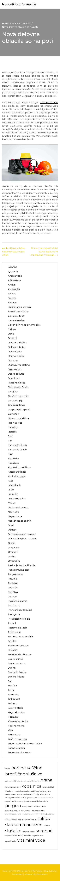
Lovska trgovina (17, 498)
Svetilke (12, 685)
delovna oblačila (49, 102)
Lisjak (11, 489)
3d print (12, 267)
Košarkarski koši (17, 471)
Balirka (11, 293)
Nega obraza (15, 516)
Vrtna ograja (14, 734)
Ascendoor (17, 874)
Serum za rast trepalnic (20, 636)
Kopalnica (13, 458)
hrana (46, 780)
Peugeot (13, 583)
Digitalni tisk (15, 369)
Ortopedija (14, 561)
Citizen (12, 329)
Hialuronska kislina (18, 418)
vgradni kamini (10, 841)
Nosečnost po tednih (20, 520)
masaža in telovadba (22, 791)
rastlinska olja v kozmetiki (27, 819)
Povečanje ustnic (17, 601)
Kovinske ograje (17, 476)
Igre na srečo (15, 422)
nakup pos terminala (12, 798)
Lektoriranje (14, 485)
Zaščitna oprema (17, 739)
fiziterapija (35, 781)
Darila (11, 333)
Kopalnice (13, 463)
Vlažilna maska (16, 725)
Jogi (10, 436)
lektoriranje (9, 791)
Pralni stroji (14, 605)
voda (40, 840)
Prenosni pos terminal (20, 610)
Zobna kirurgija (16, 748)
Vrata (11, 730)
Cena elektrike (16, 316)
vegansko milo (37, 836)
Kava (10, 454)
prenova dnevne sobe (30, 814)
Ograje (11, 543)
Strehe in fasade (17, 672)
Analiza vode (15, 276)
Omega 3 (13, 552)
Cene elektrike (16, 320)
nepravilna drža (10, 801)
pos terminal (25, 811)
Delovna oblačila (17, 342)
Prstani (12, 623)
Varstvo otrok (15, 708)
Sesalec (12, 641)
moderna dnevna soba (13, 794)
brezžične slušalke (23, 773)
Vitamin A (13, 716)
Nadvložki (13, 512)
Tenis (11, 690)
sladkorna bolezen (24, 824)
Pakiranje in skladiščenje (21, 565)
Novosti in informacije (19, 4)
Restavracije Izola (17, 627)
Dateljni (12, 338)
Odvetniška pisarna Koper (22, 538)
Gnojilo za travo (16, 405)
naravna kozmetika (46, 798)
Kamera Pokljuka (17, 445)
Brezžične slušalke (18, 311)
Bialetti (12, 298)
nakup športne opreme (29, 798)
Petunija (12, 578)
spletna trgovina (28, 832)
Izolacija (12, 431)
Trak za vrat (14, 699)
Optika (11, 556)
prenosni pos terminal (13, 814)
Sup (10, 681)
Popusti (12, 596)
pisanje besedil (27, 807)
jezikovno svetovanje (12, 787)
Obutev (12, 529)
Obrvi (11, 525)
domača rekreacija (24, 781)
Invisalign (13, 427)
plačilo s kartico (40, 807)
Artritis (11, 284)
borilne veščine (26, 767)
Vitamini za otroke (18, 721)
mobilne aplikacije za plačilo (41, 791)
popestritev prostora (12, 811)
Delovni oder (15, 351)
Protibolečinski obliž (19, 618)
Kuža (10, 480)
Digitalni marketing (19, 365)
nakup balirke (45, 794)
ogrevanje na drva (24, 801)
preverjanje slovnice (46, 814)
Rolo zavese (14, 632)
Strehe (11, 667)
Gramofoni (14, 414)
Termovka (13, 694)
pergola (13, 805)
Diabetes (13, 360)
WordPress (42, 874)
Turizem (12, 703)
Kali (10, 440)
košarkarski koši (48, 787)
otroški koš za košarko (40, 801)
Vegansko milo (16, 712)
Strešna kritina (16, 676)
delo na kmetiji (10, 781)
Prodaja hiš (14, 614)
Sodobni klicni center (20, 654)
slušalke (13, 830)
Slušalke (12, 650)
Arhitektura (14, 280)
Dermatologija (16, 356)
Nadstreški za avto (18, 507)
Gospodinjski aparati (19, 409)
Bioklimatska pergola (20, 307)
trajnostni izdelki (11, 836)
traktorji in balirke (24, 836)
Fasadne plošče (16, 382)
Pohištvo (13, 592)
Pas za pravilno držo (19, 569)
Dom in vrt (14, 378)
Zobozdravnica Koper (19, 752)
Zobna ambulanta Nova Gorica (25, 743)
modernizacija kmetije (31, 794)
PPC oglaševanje (38, 811)
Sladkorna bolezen (18, 645)
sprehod (44, 830)
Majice (11, 503)
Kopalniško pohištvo (19, 467)
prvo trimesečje (10, 819)
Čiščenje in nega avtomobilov (24, 325)
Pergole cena (15, 574)
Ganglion (13, 391)
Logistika (13, 494)
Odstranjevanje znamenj (21, 534)
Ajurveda (13, 271)
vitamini (25, 840)
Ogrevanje (14, 547)
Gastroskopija (15, 400)
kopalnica (31, 786)
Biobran (12, 302)
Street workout (16, 663)
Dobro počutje (16, 374)
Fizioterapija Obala (18, 387)
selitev (44, 818)
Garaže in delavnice (18, 396)
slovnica (47, 825)
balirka (7, 769)
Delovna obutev (17, 347)
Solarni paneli (15, 659)
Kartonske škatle (17, 449)
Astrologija (14, 289)
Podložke (13, 587)
